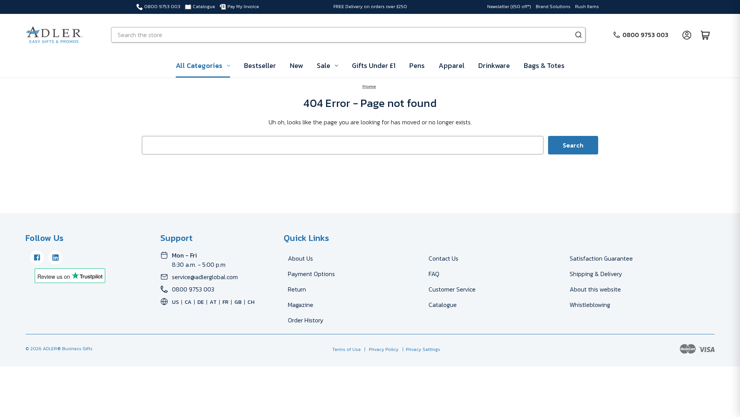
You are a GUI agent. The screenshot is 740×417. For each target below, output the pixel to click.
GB (238, 302)
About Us (300, 258)
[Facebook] (37, 257)
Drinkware (494, 65)
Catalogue (204, 6)
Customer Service (452, 289)
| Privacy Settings (420, 349)
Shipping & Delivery (596, 273)
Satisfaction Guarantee (601, 258)
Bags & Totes (544, 65)
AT (213, 302)
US (175, 302)
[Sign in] (687, 34)
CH (250, 302)
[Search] (578, 34)
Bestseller (260, 65)
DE (200, 302)
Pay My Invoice (243, 6)
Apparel (451, 65)
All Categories (199, 65)
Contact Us (443, 258)
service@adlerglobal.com (205, 276)
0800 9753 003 (162, 6)
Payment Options (311, 273)
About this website (595, 289)
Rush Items (587, 6)
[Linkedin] (55, 257)
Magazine (300, 304)
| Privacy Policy (380, 349)
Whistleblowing (590, 304)
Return (297, 289)
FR (225, 302)
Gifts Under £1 (373, 65)
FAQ (434, 273)
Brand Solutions (553, 6)
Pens (417, 65)
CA (188, 302)
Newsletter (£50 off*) (509, 6)
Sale (323, 65)
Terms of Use (347, 349)
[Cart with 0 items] (705, 34)
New (296, 65)
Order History (305, 320)
